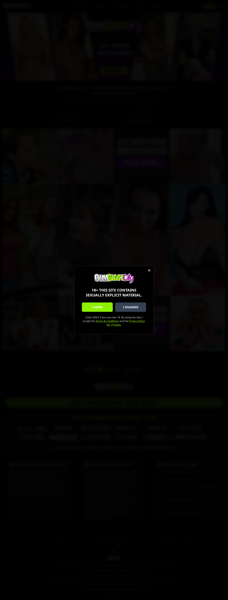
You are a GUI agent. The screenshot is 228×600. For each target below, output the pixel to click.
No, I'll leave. (114, 324)
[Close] (149, 270)
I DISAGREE (130, 307)
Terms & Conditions (107, 321)
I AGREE (97, 307)
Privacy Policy (137, 321)
